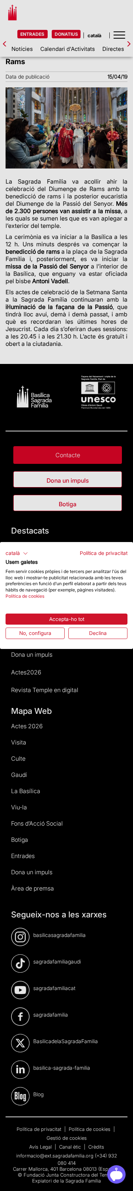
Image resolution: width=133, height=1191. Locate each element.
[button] (17, 553)
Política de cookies (25, 596)
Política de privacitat (103, 553)
